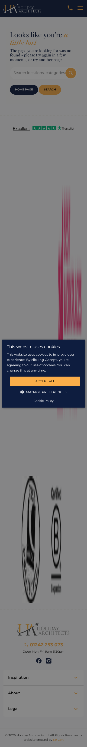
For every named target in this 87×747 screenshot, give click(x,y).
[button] (43, 392)
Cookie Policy (43, 401)
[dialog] (43, 373)
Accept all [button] (45, 381)
